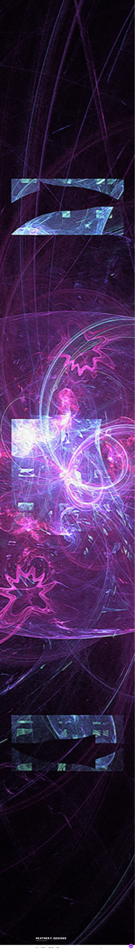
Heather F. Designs (51, 938)
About (57, 947)
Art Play (43, 947)
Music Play (51, 947)
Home (37, 947)
